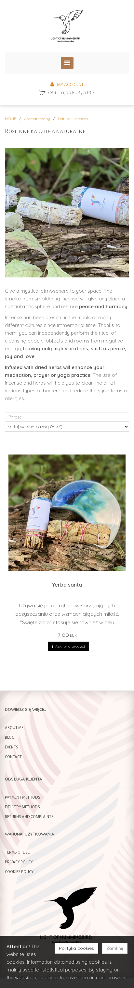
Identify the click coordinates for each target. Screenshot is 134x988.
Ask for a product (69, 646)
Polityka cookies (76, 948)
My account (69, 84)
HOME (10, 118)
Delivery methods (22, 807)
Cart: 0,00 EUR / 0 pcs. (71, 92)
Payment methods (22, 797)
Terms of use (17, 852)
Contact (13, 757)
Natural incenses (73, 118)
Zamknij (114, 948)
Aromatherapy (37, 118)
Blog (9, 737)
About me (14, 728)
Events (11, 747)
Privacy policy (19, 862)
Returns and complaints (29, 817)
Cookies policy (19, 872)
